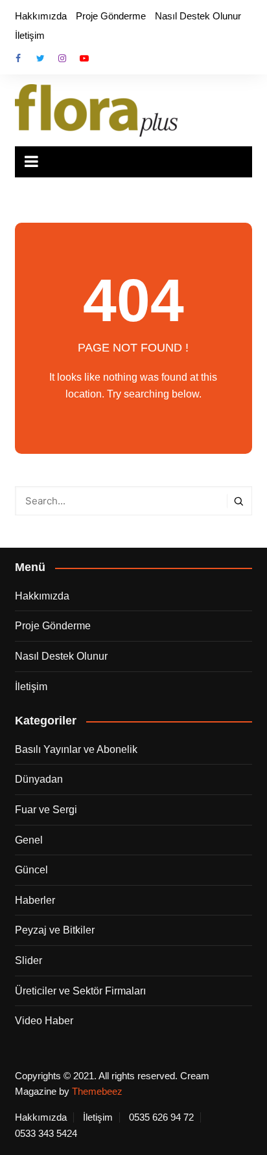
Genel (29, 840)
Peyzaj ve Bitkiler (55, 930)
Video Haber (44, 1020)
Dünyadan (39, 779)
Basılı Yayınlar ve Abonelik (76, 749)
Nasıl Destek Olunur (198, 15)
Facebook (18, 58)
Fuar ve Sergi (46, 809)
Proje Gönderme (111, 15)
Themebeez (97, 1091)
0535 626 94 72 (161, 1117)
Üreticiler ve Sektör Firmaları (80, 990)
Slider (28, 960)
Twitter (40, 58)
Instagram (62, 58)
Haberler (35, 900)
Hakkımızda (41, 15)
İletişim (30, 35)
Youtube (84, 58)
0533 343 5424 (46, 1133)
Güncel (31, 869)
